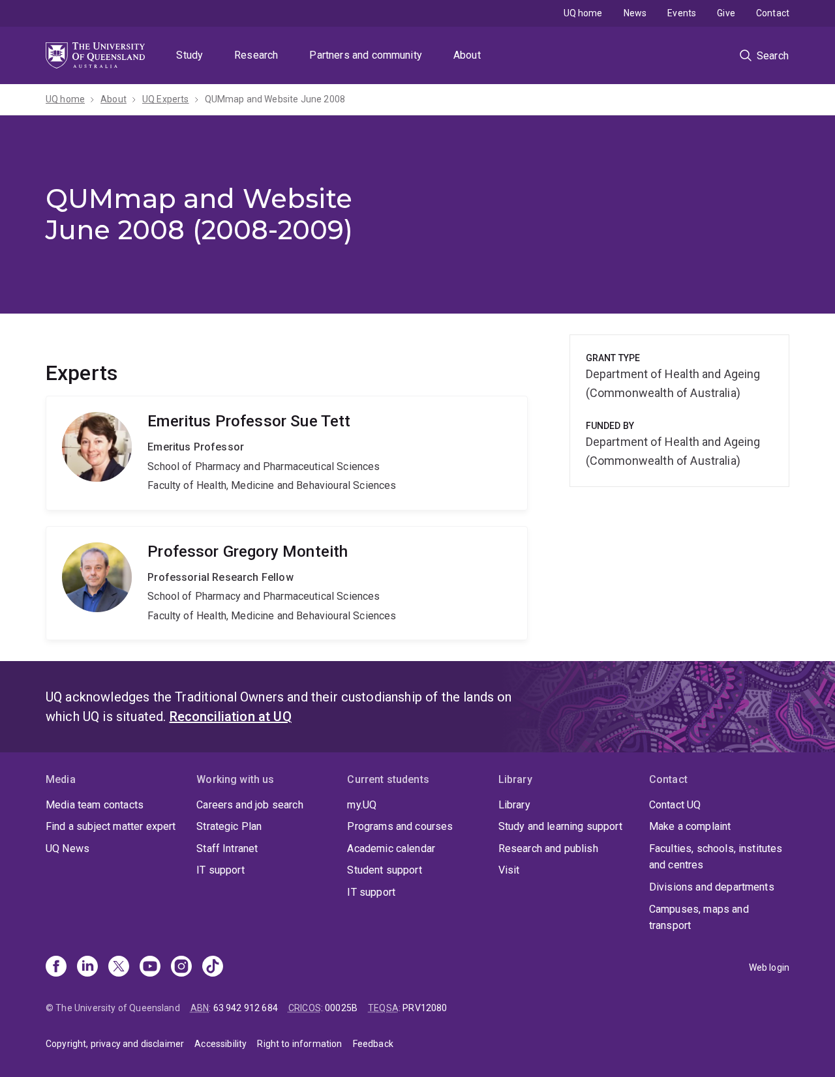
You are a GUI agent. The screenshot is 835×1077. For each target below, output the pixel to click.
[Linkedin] (87, 967)
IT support (220, 870)
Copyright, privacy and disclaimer (115, 1044)
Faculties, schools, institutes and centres (716, 857)
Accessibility (220, 1044)
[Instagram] (181, 967)
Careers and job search (249, 805)
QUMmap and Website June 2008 (275, 99)
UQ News (67, 848)
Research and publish (548, 848)
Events (681, 13)
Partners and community (365, 55)
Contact (772, 13)
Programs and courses (400, 826)
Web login (769, 967)
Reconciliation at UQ (231, 716)
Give (726, 13)
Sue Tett (286, 453)
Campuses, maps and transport (699, 917)
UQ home (583, 13)
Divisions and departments (711, 887)
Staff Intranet (227, 848)
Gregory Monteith (286, 583)
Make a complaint (690, 826)
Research (256, 55)
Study (189, 55)
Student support (384, 870)
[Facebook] (56, 967)
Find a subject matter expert (110, 826)
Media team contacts (95, 805)
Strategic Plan (229, 826)
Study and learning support (560, 826)
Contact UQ (675, 805)
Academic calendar (391, 848)
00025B (341, 1008)
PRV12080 (424, 1008)
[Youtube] (150, 967)
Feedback (373, 1044)
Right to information (299, 1044)
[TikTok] (212, 967)
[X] (118, 967)
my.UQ (361, 805)
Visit (509, 870)
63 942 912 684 (245, 1008)
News (635, 13)
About (467, 55)
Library (514, 805)
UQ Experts (165, 99)
